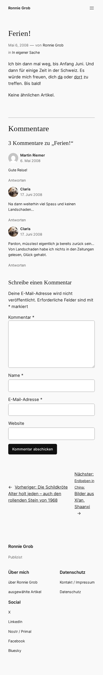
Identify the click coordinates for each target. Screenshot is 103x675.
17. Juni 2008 (31, 194)
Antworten (17, 180)
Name (15, 375)
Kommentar (21, 317)
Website (16, 423)
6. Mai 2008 (30, 161)
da (60, 76)
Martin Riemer (32, 155)
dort (78, 76)
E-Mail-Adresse (25, 399)
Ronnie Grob (19, 8)
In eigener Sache (26, 52)
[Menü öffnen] (92, 8)
